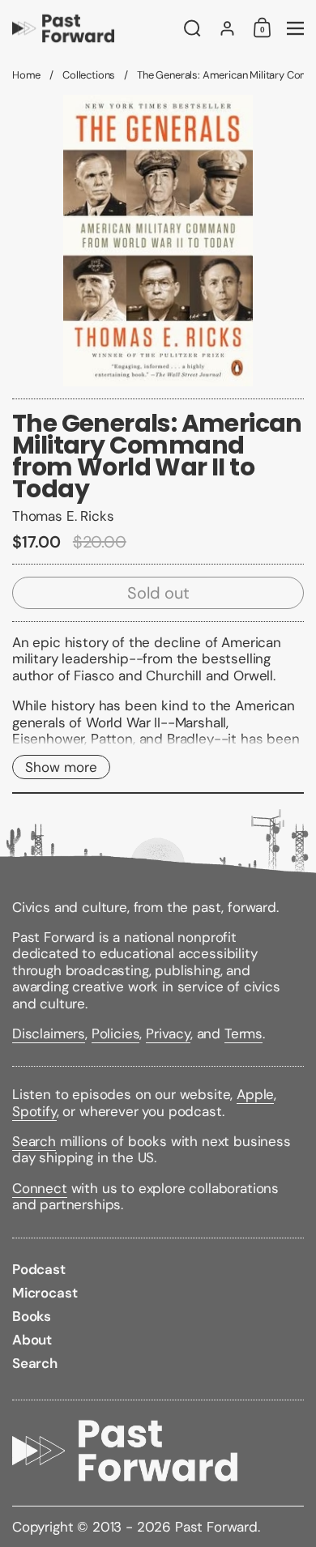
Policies (116, 1033)
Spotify (34, 1111)
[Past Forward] (92, 28)
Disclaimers (48, 1033)
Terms (243, 1033)
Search (34, 1141)
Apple (255, 1094)
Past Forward (216, 1527)
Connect (39, 1188)
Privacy (168, 1033)
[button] (192, 28)
